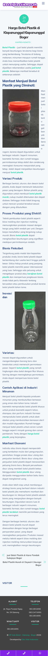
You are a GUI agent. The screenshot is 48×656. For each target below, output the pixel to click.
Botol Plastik (8, 47)
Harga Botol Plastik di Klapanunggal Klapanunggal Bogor (24, 32)
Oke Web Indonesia (30, 639)
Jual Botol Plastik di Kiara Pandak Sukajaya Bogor (23, 556)
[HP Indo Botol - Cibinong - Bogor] (19, 7)
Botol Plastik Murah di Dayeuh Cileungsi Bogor (22, 563)
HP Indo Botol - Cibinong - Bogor (22, 635)
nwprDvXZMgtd (23, 42)
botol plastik (17, 172)
